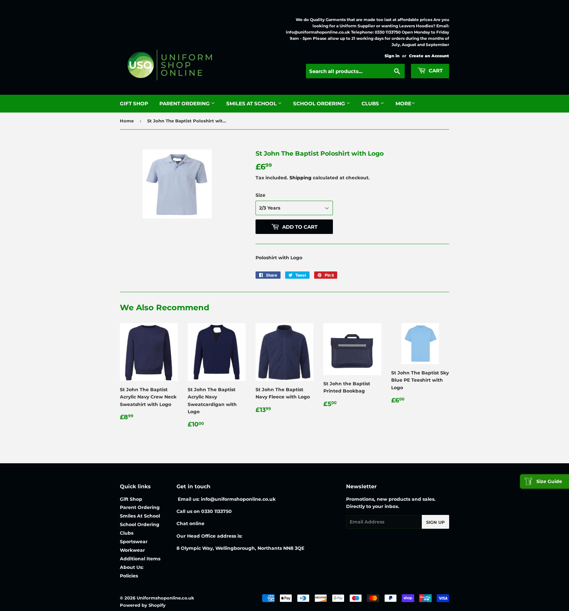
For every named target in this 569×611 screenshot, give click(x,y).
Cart (435, 70)
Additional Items (140, 559)
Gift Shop (134, 103)
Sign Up (435, 522)
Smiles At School (252, 103)
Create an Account (429, 55)
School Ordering (319, 103)
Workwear (132, 550)
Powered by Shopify (143, 605)
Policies (129, 576)
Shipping (300, 178)
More (403, 103)
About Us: (132, 567)
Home (127, 120)
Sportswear (134, 542)
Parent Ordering (185, 103)
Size (260, 195)
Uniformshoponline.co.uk (165, 597)
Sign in (392, 55)
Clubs (371, 103)
